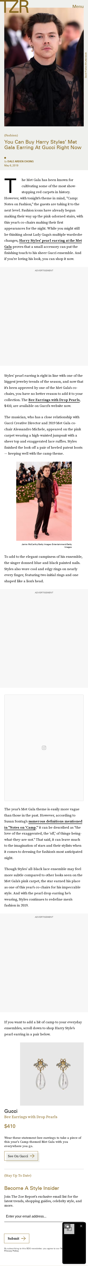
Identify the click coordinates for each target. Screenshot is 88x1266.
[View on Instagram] (44, 748)
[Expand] (67, 1226)
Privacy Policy (11, 1250)
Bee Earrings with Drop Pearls (54, 399)
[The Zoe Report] (14, 6)
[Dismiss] (81, 1226)
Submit (13, 1238)
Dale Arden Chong (20, 161)
